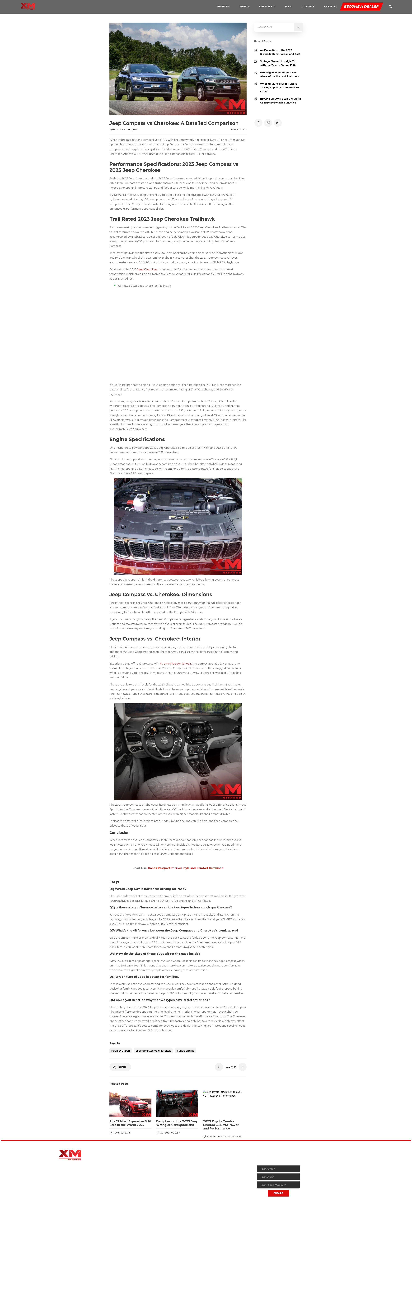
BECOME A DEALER (361, 6)
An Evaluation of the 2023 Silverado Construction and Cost (280, 52)
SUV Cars (242, 129)
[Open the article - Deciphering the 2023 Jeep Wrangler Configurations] (177, 1103)
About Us (223, 6)
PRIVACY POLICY (255, 1219)
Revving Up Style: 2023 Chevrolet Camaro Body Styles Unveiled (280, 100)
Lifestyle (265, 6)
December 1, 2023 (128, 129)
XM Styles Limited (169, 1176)
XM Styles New (167, 1157)
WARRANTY (214, 1176)
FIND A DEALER (240, 1167)
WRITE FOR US (216, 1189)
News (116, 1133)
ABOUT (212, 1157)
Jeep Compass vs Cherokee (153, 1051)
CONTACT (213, 1195)
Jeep (233, 129)
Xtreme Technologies (142, 1219)
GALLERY (213, 1182)
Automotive (167, 1133)
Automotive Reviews (218, 1136)
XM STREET (190, 1164)
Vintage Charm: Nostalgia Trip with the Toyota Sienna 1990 (278, 63)
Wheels (244, 6)
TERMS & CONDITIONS (285, 1219)
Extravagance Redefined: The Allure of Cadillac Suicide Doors (279, 74)
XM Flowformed (168, 1170)
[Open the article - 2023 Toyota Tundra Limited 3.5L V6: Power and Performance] (224, 1103)
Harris (115, 129)
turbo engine (185, 1051)
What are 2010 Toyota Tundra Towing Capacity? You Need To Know (279, 87)
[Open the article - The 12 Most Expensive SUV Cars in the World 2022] (130, 1103)
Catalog (330, 6)
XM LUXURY (190, 1157)
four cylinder (120, 1051)
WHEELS (212, 1164)
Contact (308, 6)
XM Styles (165, 1164)
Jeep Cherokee (147, 269)
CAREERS (213, 1201)
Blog (288, 6)
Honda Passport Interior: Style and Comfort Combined (185, 868)
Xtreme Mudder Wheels (175, 663)
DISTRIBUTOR (215, 1170)
